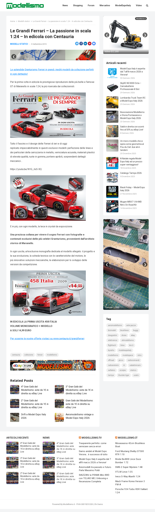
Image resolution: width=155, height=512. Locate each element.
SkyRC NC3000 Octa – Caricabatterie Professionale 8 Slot (130, 86)
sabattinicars (135, 365)
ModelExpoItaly (125, 350)
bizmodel (112, 330)
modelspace (128, 355)
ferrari (40, 355)
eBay (133, 335)
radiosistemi (113, 365)
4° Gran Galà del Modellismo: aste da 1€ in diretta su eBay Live (34, 390)
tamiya (111, 375)
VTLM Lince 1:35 (124, 471)
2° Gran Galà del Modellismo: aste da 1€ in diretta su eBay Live (34, 404)
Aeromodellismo (115, 325)
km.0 (131, 345)
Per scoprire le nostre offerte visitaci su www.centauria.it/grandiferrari (47, 338)
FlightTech (112, 345)
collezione (28, 355)
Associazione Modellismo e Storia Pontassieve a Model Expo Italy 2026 (132, 115)
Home (12, 21)
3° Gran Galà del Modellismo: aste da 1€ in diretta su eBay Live (79, 390)
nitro (139, 355)
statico (133, 370)
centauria (16, 355)
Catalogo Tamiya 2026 (131, 173)
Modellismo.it (127, 437)
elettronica (112, 340)
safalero (111, 370)
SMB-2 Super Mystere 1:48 (129, 467)
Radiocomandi (133, 360)
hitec (122, 345)
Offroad (111, 360)
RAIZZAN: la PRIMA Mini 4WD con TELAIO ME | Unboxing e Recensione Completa (94, 478)
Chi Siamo (98, 504)
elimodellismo (128, 340)
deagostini (112, 335)
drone (124, 335)
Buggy (135, 330)
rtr (124, 365)
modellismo (52, 355)
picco (121, 360)
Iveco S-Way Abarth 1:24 (127, 476)
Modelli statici (24, 21)
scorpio (123, 370)
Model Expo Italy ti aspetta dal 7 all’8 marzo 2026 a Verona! (132, 71)
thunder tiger (123, 375)
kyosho (111, 350)
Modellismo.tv (92, 437)
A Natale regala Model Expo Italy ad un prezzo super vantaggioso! (131, 161)
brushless (124, 330)
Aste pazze (131, 325)
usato (136, 375)
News (46, 437)
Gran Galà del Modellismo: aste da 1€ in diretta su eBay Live (79, 404)
